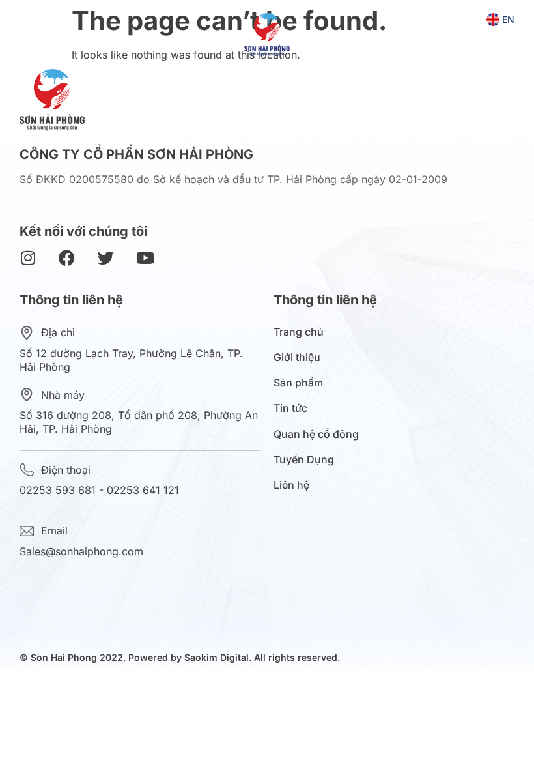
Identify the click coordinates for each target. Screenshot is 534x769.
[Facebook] (67, 258)
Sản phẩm (298, 383)
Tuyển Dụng (304, 460)
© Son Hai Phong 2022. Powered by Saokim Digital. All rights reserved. (180, 657)
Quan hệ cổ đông (316, 434)
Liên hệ (291, 485)
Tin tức (290, 408)
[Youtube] (145, 258)
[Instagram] (28, 258)
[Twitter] (106, 258)
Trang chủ (299, 332)
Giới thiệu (297, 357)
